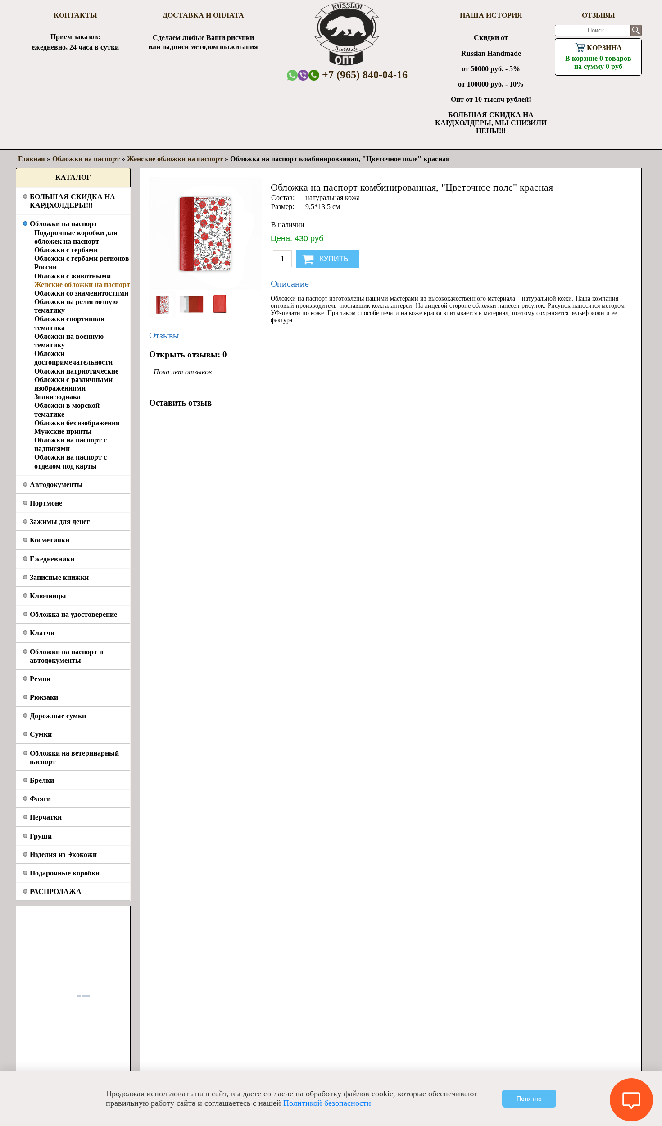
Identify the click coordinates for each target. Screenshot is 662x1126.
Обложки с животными (72, 276)
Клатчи (42, 633)
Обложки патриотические (76, 371)
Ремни (40, 679)
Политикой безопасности (327, 1103)
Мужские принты (63, 431)
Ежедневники (52, 559)
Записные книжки (59, 577)
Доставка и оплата (203, 15)
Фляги (40, 798)
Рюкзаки (44, 697)
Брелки (42, 780)
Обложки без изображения (77, 423)
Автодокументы (56, 484)
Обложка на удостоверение (73, 614)
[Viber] (303, 75)
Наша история (491, 15)
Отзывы (598, 15)
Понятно (529, 1098)
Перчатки (46, 817)
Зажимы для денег (60, 521)
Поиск (636, 30)
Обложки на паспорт (63, 224)
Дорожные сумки (58, 716)
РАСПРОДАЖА (56, 891)
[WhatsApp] (292, 75)
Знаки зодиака (57, 397)
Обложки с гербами (66, 250)
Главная (31, 159)
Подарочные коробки (65, 873)
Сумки (41, 734)
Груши (41, 836)
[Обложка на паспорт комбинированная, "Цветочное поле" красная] (163, 315)
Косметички (49, 540)
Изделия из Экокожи (63, 854)
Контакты (75, 15)
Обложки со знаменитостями (81, 293)
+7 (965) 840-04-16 (363, 75)
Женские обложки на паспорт (82, 284)
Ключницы (48, 596)
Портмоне (46, 503)
